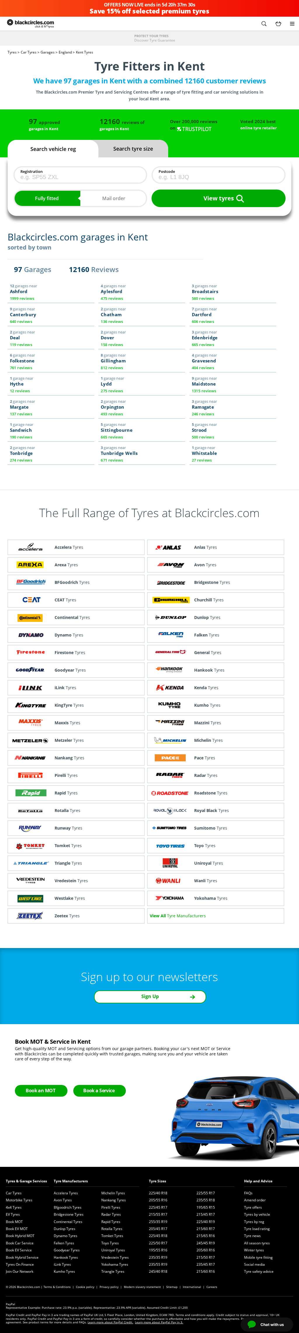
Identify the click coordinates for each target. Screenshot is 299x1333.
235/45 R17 (206, 1264)
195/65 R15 (206, 1207)
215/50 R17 (206, 1257)
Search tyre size (133, 148)
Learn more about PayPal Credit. (110, 1322)
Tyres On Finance (20, 1264)
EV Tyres (13, 1214)
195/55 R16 (158, 1250)
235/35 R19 (158, 1257)
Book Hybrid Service (22, 1257)
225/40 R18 (158, 1193)
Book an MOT (40, 1090)
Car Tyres (14, 1193)
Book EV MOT (17, 1228)
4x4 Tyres (14, 1207)
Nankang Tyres (113, 1200)
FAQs (248, 1193)
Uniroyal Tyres (113, 1250)
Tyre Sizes (157, 1181)
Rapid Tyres (110, 1221)
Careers (211, 1287)
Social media (254, 1264)
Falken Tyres (64, 1243)
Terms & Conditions (57, 1287)
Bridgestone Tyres (69, 1214)
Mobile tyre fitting (258, 1257)
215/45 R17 (206, 1214)
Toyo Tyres (110, 1243)
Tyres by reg (254, 1221)
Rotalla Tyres (111, 1228)
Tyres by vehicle (257, 1214)
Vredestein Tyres (115, 1257)
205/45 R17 (158, 1228)
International (192, 1287)
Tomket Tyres (112, 1235)
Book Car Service (20, 1243)
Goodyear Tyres (67, 1250)
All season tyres (257, 1243)
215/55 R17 (158, 1214)
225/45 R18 (158, 1235)
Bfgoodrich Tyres (67, 1207)
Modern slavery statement (142, 1287)
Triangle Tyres (112, 1271)
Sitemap (172, 1287)
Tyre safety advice (259, 1271)
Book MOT (14, 1221)
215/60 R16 (206, 1271)
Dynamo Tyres (65, 1235)
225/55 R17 (206, 1193)
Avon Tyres (63, 1200)
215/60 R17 (206, 1228)
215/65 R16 (206, 1235)
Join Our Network (19, 1271)
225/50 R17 (158, 1243)
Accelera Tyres (66, 1193)
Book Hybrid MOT (20, 1235)
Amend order (255, 1200)
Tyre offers (253, 1207)
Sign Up (150, 996)
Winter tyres (254, 1250)
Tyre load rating (257, 1228)
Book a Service (98, 1090)
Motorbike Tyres (19, 1200)
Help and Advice (258, 1181)
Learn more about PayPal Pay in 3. (159, 1322)
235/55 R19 (158, 1264)
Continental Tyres (68, 1221)
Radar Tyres (111, 1214)
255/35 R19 (158, 1221)
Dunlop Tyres (64, 1228)
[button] (264, 24)
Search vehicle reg (53, 148)
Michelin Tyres (113, 1193)
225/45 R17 (158, 1207)
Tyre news (252, 1235)
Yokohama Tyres (114, 1264)
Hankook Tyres (66, 1257)
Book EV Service (19, 1250)
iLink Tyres (62, 1264)
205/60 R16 (206, 1250)
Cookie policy (85, 1287)
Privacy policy (109, 1287)
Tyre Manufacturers (71, 1181)
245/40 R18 (158, 1271)
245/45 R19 (206, 1243)
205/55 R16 (158, 1200)
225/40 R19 (206, 1221)
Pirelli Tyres (110, 1207)
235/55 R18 (206, 1200)
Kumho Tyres (64, 1271)
